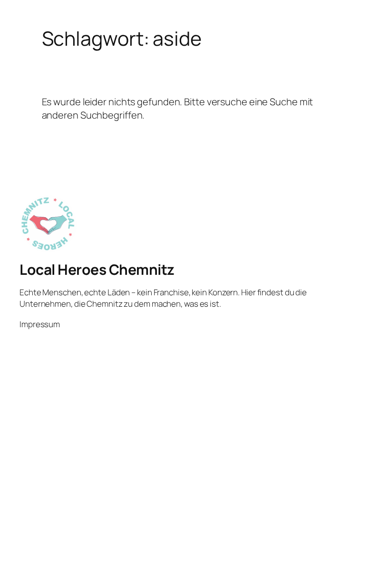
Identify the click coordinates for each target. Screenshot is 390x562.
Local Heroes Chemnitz (97, 269)
